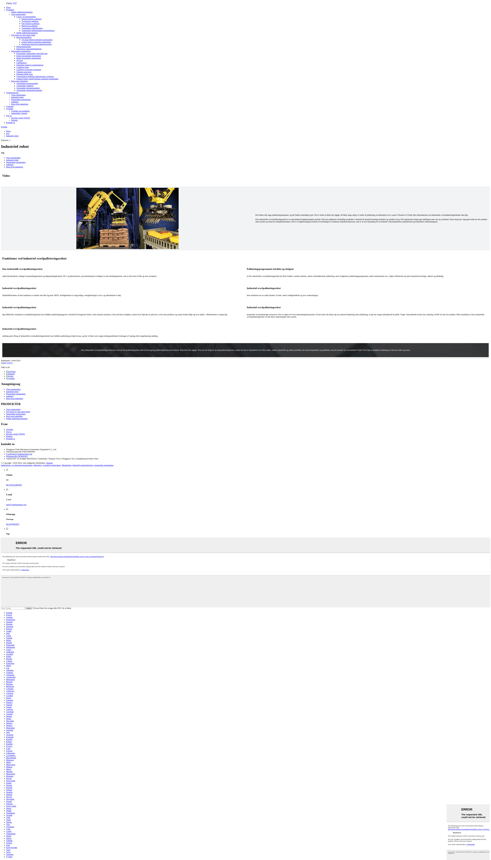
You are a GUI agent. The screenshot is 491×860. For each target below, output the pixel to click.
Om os (9, 116)
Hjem (8, 7)
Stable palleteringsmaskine (22, 12)
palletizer (15, 102)
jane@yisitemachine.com (19, 454)
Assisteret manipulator (52, 465)
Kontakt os (10, 122)
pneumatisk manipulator (103, 465)
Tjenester (10, 106)
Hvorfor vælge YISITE (20, 118)
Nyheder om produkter (20, 111)
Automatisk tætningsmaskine (28, 88)
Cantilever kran (22, 67)
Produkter (10, 10)
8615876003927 (17, 456)
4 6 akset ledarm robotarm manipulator (37, 40)
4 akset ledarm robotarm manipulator (36, 42)
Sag (7, 133)
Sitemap (49, 463)
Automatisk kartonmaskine (27, 83)
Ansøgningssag (12, 93)
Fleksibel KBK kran (24, 74)
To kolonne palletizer (29, 21)
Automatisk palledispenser (32, 28)
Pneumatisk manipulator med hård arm (31, 53)
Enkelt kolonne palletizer (31, 19)
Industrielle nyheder (19, 113)
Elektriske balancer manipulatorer (29, 65)
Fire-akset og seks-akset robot (23, 35)
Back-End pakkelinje (19, 104)
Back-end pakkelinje (19, 81)
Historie (14, 120)
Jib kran (19, 60)
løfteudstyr (38, 465)
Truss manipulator (18, 14)
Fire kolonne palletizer (30, 24)
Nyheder (9, 109)
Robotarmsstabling (23, 37)
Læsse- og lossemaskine (26, 17)
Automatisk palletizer (25, 86)
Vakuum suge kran (23, 72)
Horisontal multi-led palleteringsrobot (36, 44)
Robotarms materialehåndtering (29, 49)
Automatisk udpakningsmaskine (29, 90)
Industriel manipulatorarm (82, 465)
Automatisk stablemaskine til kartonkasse (38, 30)
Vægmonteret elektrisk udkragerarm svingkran (35, 76)
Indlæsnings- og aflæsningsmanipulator (16, 465)
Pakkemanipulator (23, 47)
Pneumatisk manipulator (21, 51)
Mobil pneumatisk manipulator (28, 58)
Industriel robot (17, 97)
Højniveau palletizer (29, 26)
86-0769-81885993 (14, 485)
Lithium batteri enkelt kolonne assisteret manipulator (37, 79)
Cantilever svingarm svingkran (28, 70)
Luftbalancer (21, 63)
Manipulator (66, 465)
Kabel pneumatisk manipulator (28, 56)
